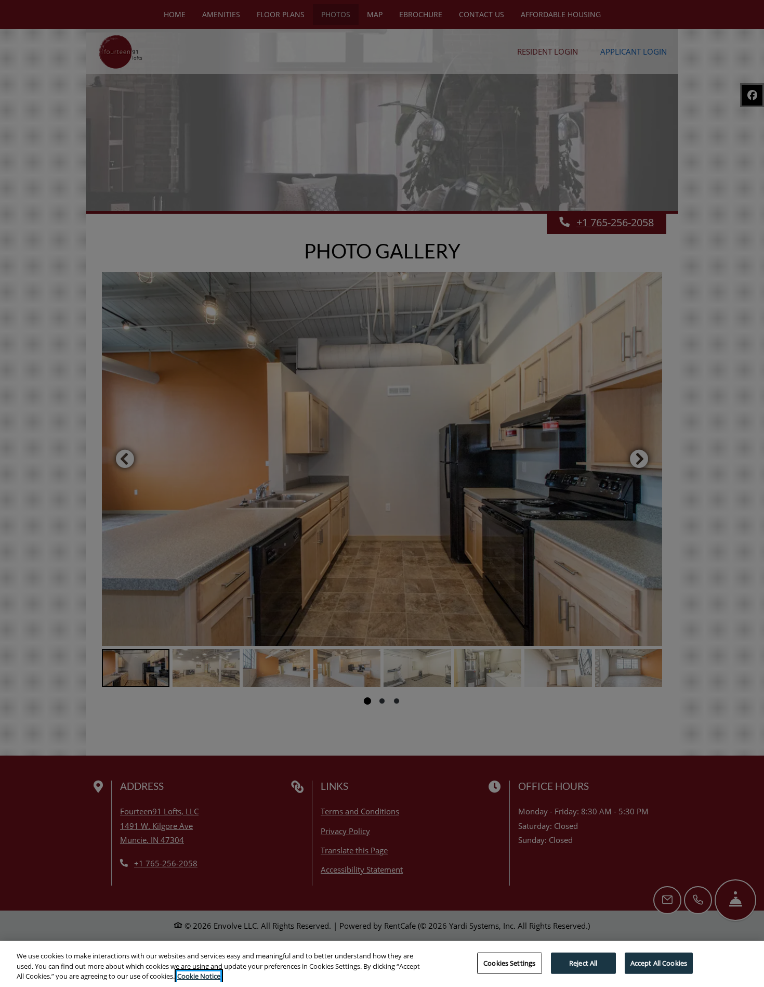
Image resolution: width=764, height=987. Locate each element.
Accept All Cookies (658, 962)
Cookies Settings (509, 962)
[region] (382, 964)
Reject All (583, 962)
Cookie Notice (198, 976)
